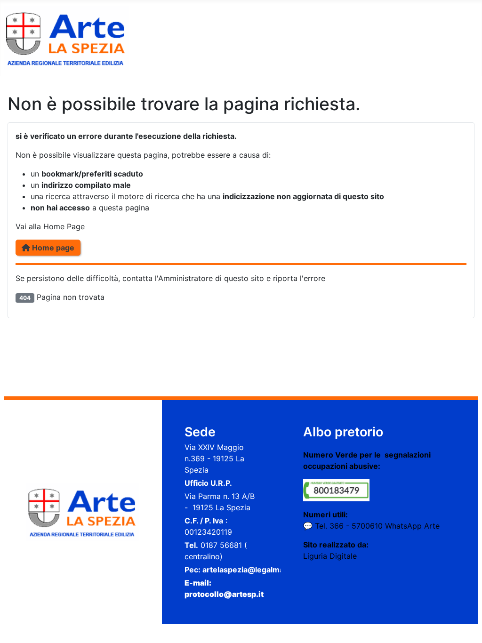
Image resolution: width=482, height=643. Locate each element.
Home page (52, 247)
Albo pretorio (343, 432)
